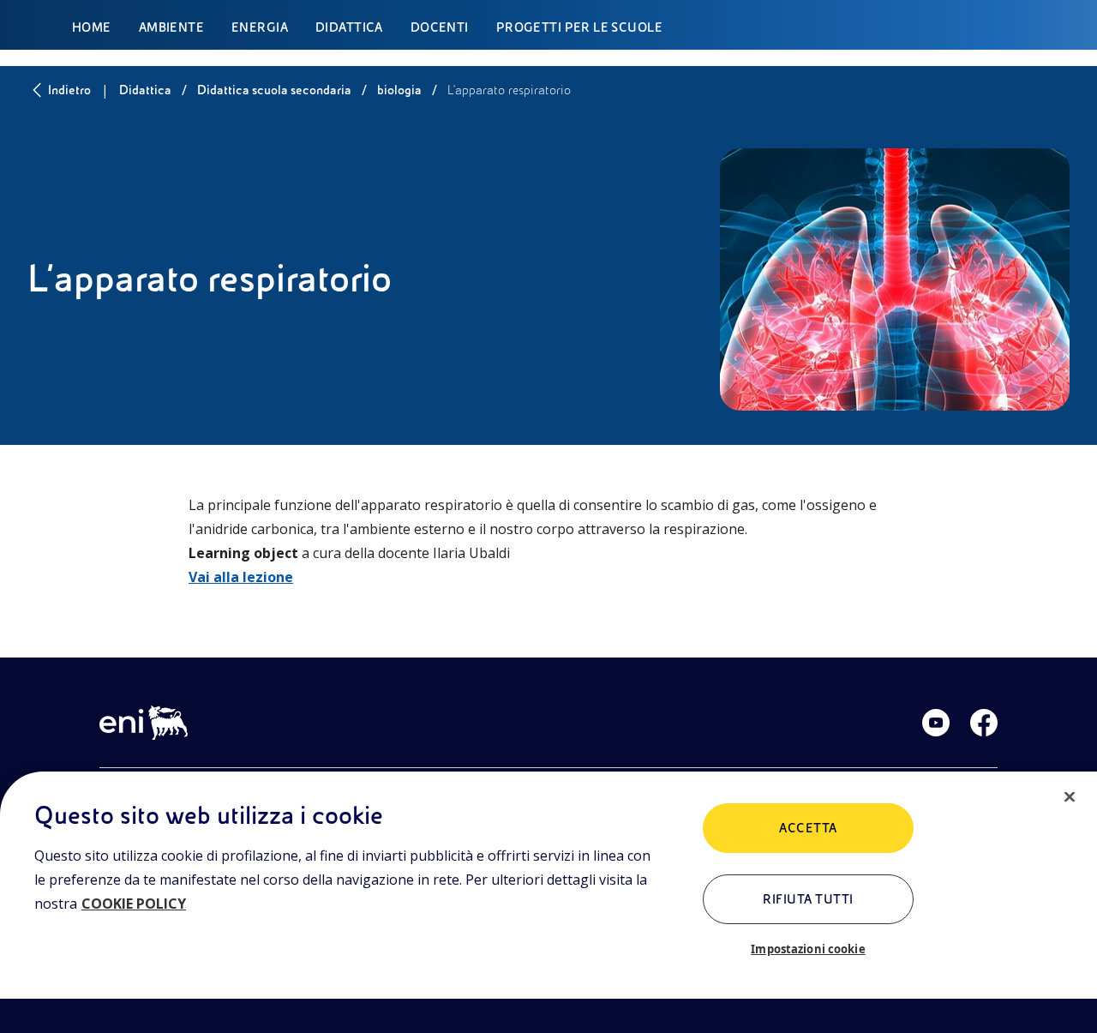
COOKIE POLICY (133, 903)
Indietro (69, 90)
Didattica (145, 90)
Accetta (807, 828)
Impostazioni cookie (808, 949)
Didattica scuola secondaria (274, 90)
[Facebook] (984, 722)
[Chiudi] (1069, 797)
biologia (399, 90)
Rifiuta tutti (808, 899)
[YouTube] (936, 722)
